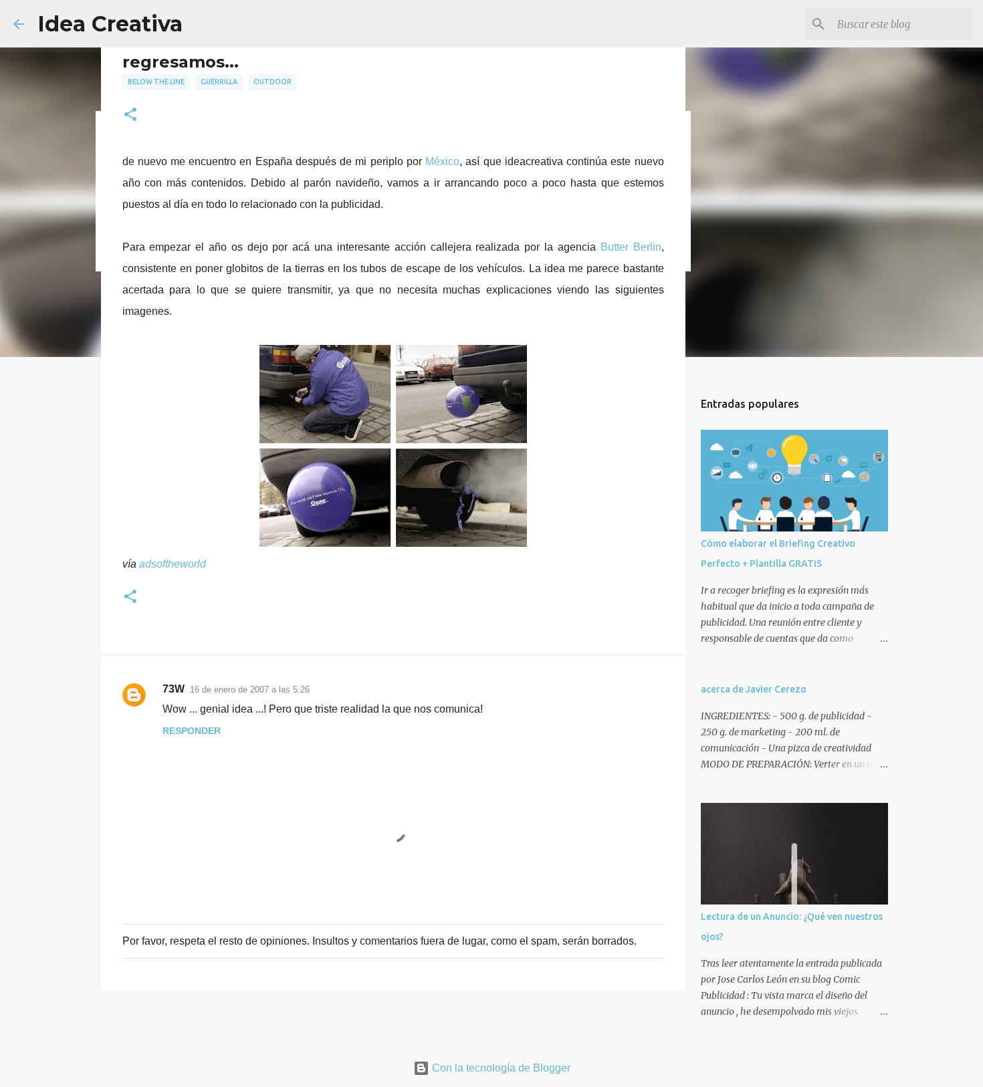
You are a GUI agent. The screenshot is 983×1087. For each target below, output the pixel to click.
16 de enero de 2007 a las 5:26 (250, 690)
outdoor (272, 82)
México (442, 161)
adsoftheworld (172, 564)
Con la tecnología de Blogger (499, 1068)
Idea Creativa (110, 24)
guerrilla (219, 82)
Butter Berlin (630, 247)
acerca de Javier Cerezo (753, 689)
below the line (156, 82)
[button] (130, 115)
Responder (191, 730)
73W (173, 689)
